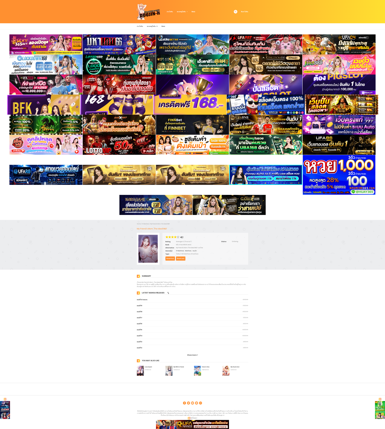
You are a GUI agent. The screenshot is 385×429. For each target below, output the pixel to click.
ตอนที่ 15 (139, 330)
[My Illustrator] (226, 371)
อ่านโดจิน (170, 12)
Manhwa (188, 251)
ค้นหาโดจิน (244, 12)
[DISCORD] (200, 403)
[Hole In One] (197, 371)
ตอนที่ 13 (139, 342)
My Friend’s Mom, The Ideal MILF (160, 224)
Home (139, 224)
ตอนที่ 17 (139, 318)
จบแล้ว (194, 251)
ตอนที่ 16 (139, 324)
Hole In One (205, 367)
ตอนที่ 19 (139, 306)
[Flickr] (196, 403)
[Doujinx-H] (148, 12)
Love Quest (148, 367)
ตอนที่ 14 (139, 336)
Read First (170, 258)
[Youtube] (192, 403)
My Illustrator (235, 367)
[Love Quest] (140, 371)
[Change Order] (168, 292)
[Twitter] (188, 403)
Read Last (180, 258)
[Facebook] (184, 403)
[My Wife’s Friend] (168, 371)
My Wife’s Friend (178, 367)
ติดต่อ (193, 12)
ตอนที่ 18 (139, 312)
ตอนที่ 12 (139, 348)
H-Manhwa (145, 224)
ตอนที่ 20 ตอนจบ (142, 300)
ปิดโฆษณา (193, 418)
